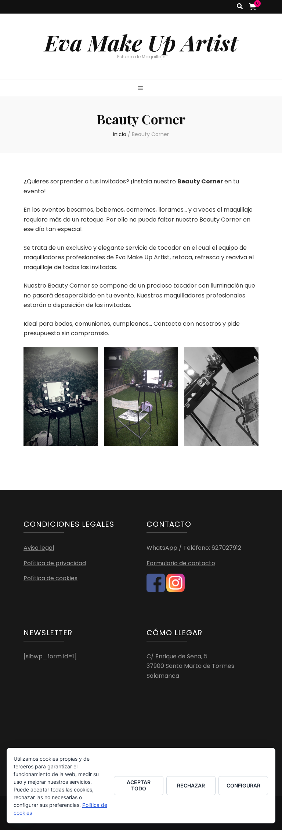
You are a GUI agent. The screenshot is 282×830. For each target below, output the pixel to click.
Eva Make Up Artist (141, 42)
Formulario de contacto (181, 563)
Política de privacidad (55, 563)
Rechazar (191, 785)
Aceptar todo (139, 785)
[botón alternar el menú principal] (141, 89)
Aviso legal (39, 548)
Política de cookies (50, 578)
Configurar (243, 785)
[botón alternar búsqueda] (240, 7)
